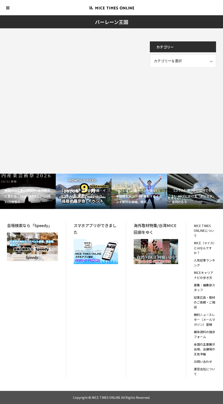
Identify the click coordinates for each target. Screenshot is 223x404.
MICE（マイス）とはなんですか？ (204, 248)
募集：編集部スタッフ (204, 287)
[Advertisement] (182, 101)
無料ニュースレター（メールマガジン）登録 (204, 319)
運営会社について (204, 371)
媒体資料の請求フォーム (204, 334)
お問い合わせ (203, 361)
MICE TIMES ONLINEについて (204, 231)
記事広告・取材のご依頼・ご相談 (204, 302)
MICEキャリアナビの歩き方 (203, 275)
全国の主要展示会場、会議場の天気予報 (204, 349)
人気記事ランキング (204, 262)
